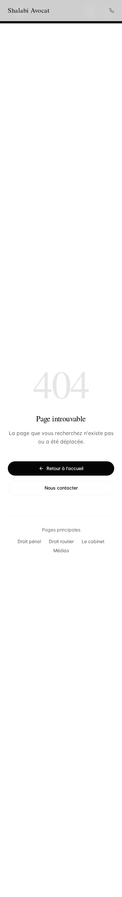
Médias (61, 550)
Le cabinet (93, 541)
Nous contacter (61, 488)
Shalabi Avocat (28, 10)
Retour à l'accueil (65, 468)
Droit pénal (29, 541)
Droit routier (61, 541)
